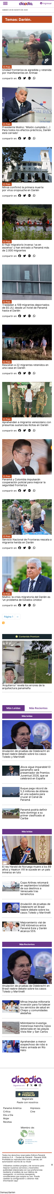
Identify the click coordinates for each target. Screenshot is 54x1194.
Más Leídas (13, 708)
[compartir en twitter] (24, 78)
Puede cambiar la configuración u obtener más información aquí (21, 1178)
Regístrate (27, 1098)
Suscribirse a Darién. (3, 623)
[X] (31, 1085)
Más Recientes (38, 708)
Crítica (6, 1111)
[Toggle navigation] (5, 3)
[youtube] (35, 1085)
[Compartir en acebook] (20, 78)
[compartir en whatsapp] (34, 78)
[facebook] (27, 1085)
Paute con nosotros (27, 1102)
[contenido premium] (27, 1093)
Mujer (6, 1118)
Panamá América (12, 1108)
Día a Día (8, 1115)
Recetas (7, 1121)
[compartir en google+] (29, 78)
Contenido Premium (28, 636)
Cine (32, 1111)
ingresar (47, 3)
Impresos (35, 1108)
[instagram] (40, 1085)
